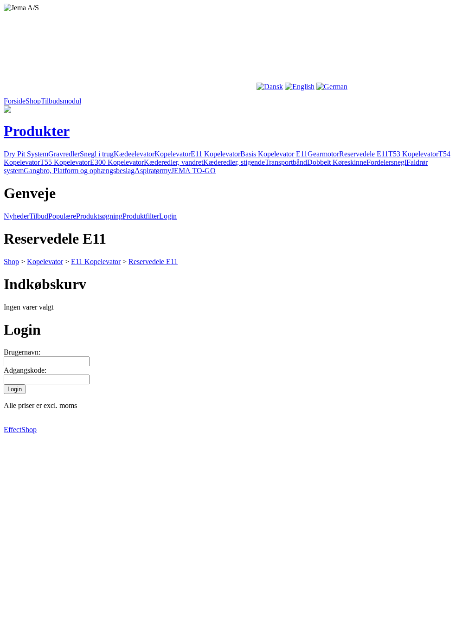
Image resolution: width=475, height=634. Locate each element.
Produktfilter (140, 216)
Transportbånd (286, 162)
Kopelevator (172, 154)
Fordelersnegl (386, 162)
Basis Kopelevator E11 (274, 154)
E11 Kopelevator (215, 154)
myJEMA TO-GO (189, 171)
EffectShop (20, 429)
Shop (11, 261)
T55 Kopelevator (65, 162)
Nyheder (16, 216)
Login (168, 216)
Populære (62, 216)
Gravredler (64, 154)
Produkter (37, 131)
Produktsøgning (99, 216)
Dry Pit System (26, 154)
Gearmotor (323, 154)
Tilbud (38, 216)
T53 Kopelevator (413, 154)
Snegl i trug (97, 154)
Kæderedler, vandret (173, 162)
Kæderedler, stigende (234, 162)
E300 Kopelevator (117, 162)
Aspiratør (148, 171)
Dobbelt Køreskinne (336, 162)
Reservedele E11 (363, 154)
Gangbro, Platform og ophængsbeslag (79, 171)
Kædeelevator (134, 154)
